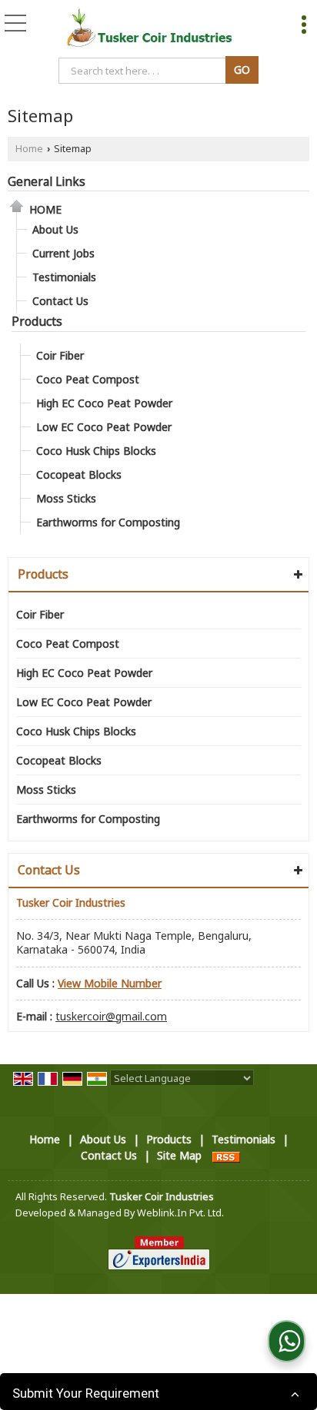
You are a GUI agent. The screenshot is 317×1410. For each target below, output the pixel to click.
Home (29, 148)
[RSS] (226, 1155)
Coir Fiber (60, 355)
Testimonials (64, 277)
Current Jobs (63, 253)
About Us (55, 229)
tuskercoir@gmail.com (111, 1016)
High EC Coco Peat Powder (104, 403)
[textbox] (144, 71)
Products (37, 322)
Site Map (179, 1155)
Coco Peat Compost (87, 379)
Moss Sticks (66, 498)
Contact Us (60, 301)
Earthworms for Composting (108, 522)
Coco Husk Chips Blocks (96, 450)
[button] (110, 983)
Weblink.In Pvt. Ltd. (180, 1212)
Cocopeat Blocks (79, 474)
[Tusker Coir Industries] (149, 29)
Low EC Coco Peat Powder (104, 427)
